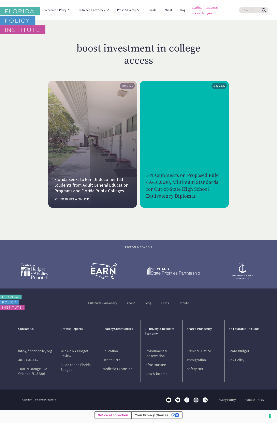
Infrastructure (155, 364)
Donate (152, 10)
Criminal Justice (199, 351)
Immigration (196, 359)
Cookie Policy (254, 400)
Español (212, 7)
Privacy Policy (226, 400)
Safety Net (195, 368)
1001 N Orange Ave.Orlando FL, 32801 (33, 371)
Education (110, 351)
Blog (183, 10)
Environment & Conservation (156, 353)
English (197, 7)
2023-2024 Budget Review (74, 353)
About (168, 10)
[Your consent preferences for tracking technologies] (270, 416)
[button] (58, 8)
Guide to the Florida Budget (75, 367)
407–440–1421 (29, 359)
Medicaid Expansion (117, 368)
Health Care (111, 359)
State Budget (239, 351)
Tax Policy (236, 359)
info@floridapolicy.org (35, 351)
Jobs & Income (156, 373)
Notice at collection (113, 415)
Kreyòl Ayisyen (202, 13)
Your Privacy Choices (152, 415)
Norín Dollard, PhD (74, 198)
